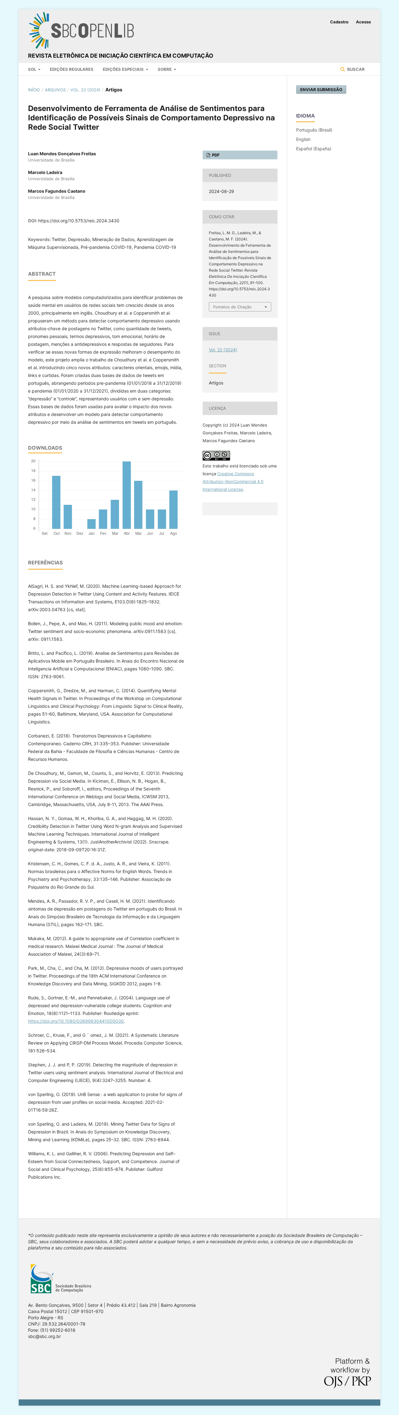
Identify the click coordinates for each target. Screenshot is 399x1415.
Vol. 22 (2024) (85, 89)
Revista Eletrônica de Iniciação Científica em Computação (120, 55)
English (303, 139)
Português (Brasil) (314, 130)
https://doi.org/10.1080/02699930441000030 (76, 1021)
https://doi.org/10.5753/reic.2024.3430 (78, 220)
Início (34, 89)
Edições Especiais (124, 69)
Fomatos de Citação (232, 306)
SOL (32, 69)
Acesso (363, 21)
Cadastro (339, 21)
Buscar (355, 69)
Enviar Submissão (321, 89)
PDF (215, 154)
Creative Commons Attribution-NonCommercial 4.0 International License (233, 481)
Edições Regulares (72, 69)
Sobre (165, 69)
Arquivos (55, 89)
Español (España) (313, 148)
